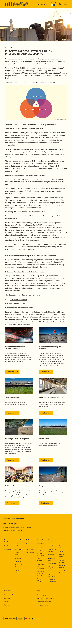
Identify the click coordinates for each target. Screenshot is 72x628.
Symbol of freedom (62, 566)
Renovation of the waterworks (40, 566)
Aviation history (61, 556)
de (52, 3)
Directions (18, 561)
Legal (39, 591)
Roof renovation (40, 560)
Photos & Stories (18, 571)
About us (7, 591)
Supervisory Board (9, 595)
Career (6, 602)
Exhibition (18, 558)
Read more (11, 371)
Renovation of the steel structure (40, 573)
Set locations (30, 553)
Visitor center (17, 545)
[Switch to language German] (53, 5)
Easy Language (42, 4)
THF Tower (18, 549)
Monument (51, 555)
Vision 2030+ (44, 438)
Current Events (6, 541)
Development (52, 540)
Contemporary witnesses (63, 547)
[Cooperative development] (53, 474)
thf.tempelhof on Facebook (13, 531)
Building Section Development (17, 438)
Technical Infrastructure (41, 554)
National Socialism (62, 561)
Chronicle (62, 551)
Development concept (52, 545)
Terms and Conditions (44, 602)
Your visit (18, 540)
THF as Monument (12, 397)
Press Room (8, 549)
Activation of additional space (51, 397)
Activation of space (52, 559)
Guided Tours (17, 554)
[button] (65, 4)
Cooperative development (15, 259)
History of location (62, 541)
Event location (28, 545)
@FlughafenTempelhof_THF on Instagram (18, 527)
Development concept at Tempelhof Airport (15, 347)
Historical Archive (62, 572)
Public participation (13, 485)
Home (10, 47)
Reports (6, 605)
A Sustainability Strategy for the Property (52, 347)
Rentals (28, 540)
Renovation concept (40, 549)
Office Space (30, 549)
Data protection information (46, 598)
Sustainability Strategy (52, 550)
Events (6, 546)
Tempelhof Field (18, 566)
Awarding (7, 598)
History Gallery (39, 580)
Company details (42, 605)
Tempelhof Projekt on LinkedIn (14, 524)
